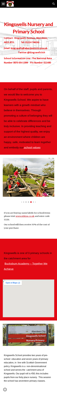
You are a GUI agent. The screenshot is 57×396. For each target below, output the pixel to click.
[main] (28, 45)
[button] (3, 4)
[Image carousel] (28, 180)
